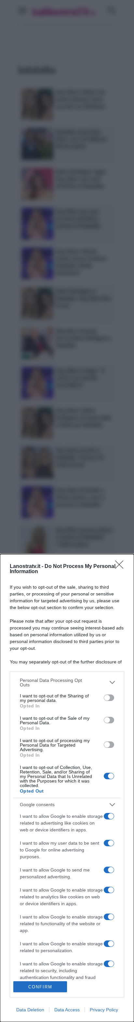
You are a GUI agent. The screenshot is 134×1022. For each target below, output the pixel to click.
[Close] (121, 567)
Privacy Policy (104, 1009)
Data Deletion (30, 1009)
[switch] (109, 697)
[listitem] (67, 682)
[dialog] (67, 788)
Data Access (67, 1009)
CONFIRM (40, 986)
